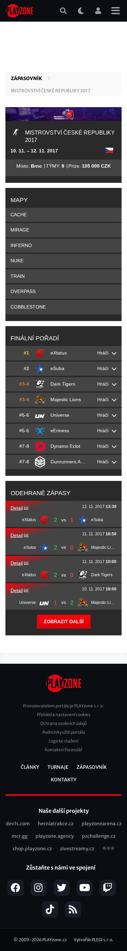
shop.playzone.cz (32, 849)
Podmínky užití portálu (63, 732)
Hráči (102, 353)
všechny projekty (108, 849)
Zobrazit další (64, 621)
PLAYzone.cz (54, 939)
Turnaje (57, 767)
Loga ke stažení (63, 740)
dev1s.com (18, 824)
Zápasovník (26, 78)
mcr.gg (19, 836)
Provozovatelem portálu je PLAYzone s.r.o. (63, 705)
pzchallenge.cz (98, 836)
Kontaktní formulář (63, 749)
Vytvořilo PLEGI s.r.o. (93, 939)
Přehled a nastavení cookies (63, 714)
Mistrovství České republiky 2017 (50, 91)
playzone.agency (55, 836)
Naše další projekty (64, 810)
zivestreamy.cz (77, 849)
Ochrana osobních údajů (63, 723)
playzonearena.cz (102, 824)
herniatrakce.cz (55, 824)
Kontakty (64, 780)
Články (30, 767)
